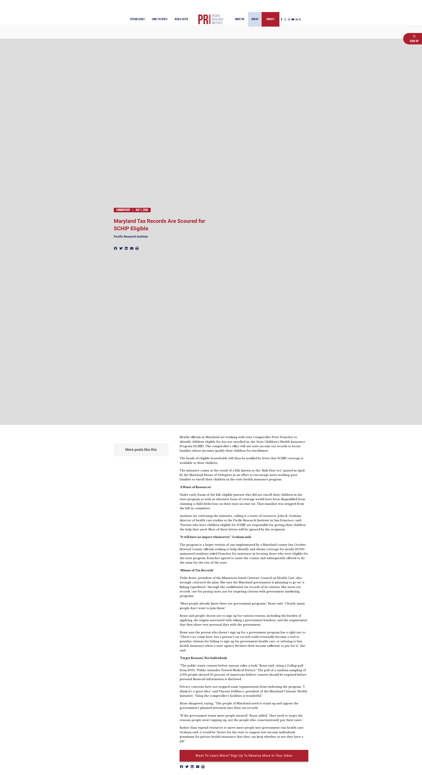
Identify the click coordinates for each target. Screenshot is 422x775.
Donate (270, 19)
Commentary (123, 210)
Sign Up (254, 19)
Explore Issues (137, 19)
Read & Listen (181, 19)
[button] (300, 20)
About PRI (239, 19)
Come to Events (159, 19)
